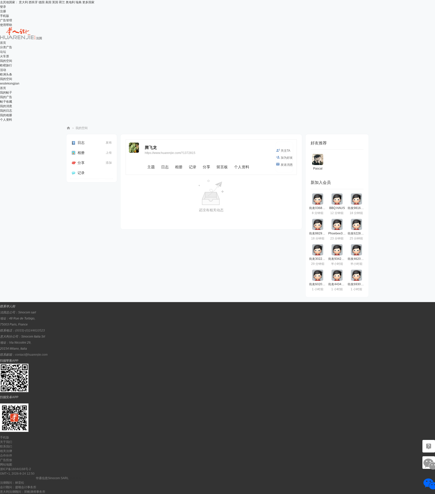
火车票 (4, 56)
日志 (81, 143)
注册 (3, 11)
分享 (81, 163)
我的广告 (6, 97)
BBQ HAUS (337, 208)
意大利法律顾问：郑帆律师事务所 (22, 491)
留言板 (222, 167)
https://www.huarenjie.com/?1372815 (170, 153)
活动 (3, 70)
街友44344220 (338, 284)
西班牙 (33, 2)
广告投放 (6, 460)
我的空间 (6, 61)
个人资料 (6, 119)
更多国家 (88, 2)
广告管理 (6, 20)
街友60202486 (319, 284)
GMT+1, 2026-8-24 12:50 (17, 473)
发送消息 (287, 165)
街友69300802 (358, 284)
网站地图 (6, 464)
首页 (3, 43)
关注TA (285, 150)
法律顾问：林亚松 (12, 482)
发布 (109, 142)
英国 (55, 2)
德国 (42, 2)
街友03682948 (319, 208)
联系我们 (6, 446)
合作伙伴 (6, 455)
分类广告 (6, 47)
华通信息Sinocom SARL (52, 478)
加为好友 (287, 157)
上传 (109, 152)
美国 (48, 2)
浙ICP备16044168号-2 (15, 469)
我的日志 (6, 110)
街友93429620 (338, 259)
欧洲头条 (6, 74)
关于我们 (6, 442)
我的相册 (6, 115)
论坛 (3, 52)
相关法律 (6, 451)
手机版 (4, 16)
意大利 (23, 2)
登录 (3, 7)
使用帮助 (6, 25)
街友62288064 (358, 233)
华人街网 (68, 128)
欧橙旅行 (6, 65)
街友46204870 (358, 259)
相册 (81, 153)
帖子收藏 (6, 101)
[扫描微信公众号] (428, 446)
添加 (109, 162)
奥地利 (70, 2)
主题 (151, 167)
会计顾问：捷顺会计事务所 (18, 487)
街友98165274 (358, 208)
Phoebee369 (337, 233)
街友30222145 (319, 259)
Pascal (317, 168)
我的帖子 (6, 92)
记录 (81, 173)
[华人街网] (18, 38)
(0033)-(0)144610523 (30, 330)
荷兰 (62, 2)
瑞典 (79, 2)
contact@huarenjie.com (31, 354)
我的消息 (6, 106)
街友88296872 (319, 233)
